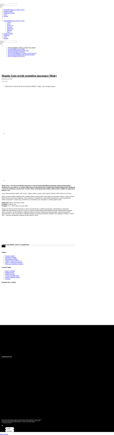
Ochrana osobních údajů (12, 275)
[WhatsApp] (3, 246)
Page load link (4, 434)
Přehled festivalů (10, 274)
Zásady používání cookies (12, 277)
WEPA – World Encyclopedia (13, 262)
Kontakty (8, 279)
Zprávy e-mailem (10, 271)
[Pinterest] (4, 246)
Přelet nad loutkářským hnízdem (14, 264)
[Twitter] (2, 246)
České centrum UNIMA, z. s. (13, 260)
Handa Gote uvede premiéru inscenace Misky (29, 75)
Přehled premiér (9, 272)
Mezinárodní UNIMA (11, 259)
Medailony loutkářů (10, 257)
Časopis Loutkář (10, 256)
